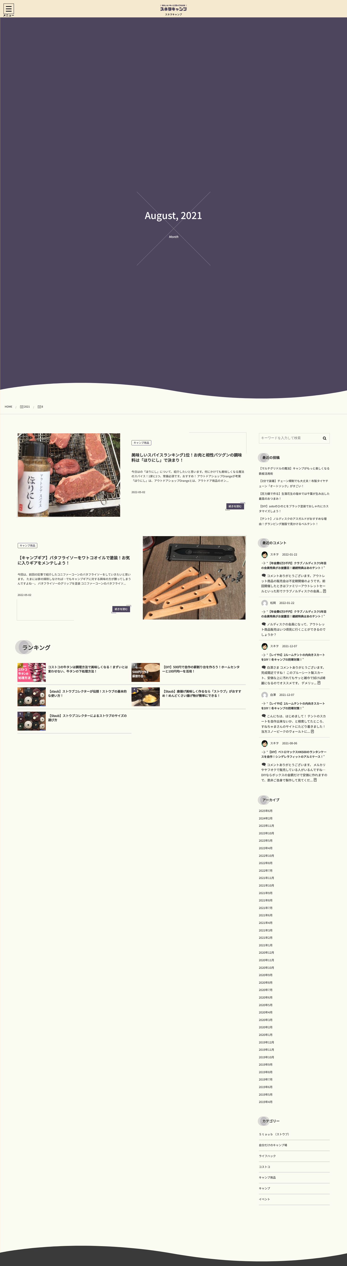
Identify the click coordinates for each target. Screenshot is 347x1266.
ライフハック (267, 1156)
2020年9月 (266, 975)
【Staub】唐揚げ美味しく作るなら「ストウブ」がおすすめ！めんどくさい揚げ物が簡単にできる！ (201, 693)
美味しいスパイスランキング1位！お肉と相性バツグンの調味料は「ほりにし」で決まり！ (186, 457)
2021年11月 (266, 878)
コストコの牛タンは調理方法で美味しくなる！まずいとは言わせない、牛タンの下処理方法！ (88, 669)
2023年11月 (266, 826)
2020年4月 (266, 1012)
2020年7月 (266, 990)
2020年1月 (266, 1035)
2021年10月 (266, 885)
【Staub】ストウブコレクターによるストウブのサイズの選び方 (87, 717)
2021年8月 (266, 900)
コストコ (264, 1167)
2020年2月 (266, 1027)
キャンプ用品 (141, 443)
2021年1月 (266, 945)
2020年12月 (266, 953)
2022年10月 (266, 856)
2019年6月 (266, 1087)
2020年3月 (266, 1020)
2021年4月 (266, 923)
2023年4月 (266, 848)
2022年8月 (266, 863)
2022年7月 (266, 871)
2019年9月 (266, 1065)
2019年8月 (266, 1072)
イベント (264, 1199)
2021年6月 (266, 915)
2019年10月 (266, 1057)
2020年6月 (266, 997)
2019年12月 (266, 1042)
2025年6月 (266, 811)
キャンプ (264, 1188)
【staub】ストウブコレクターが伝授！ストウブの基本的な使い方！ (87, 693)
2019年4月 (266, 1102)
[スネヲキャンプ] (173, 8)
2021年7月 (266, 908)
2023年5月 (266, 841)
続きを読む (235, 506)
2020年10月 (266, 968)
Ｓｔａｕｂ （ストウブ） (275, 1134)
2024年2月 (266, 818)
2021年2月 (266, 938)
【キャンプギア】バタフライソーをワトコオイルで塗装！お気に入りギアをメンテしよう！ (74, 560)
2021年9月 (266, 893)
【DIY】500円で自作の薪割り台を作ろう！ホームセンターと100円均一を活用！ (201, 669)
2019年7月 (266, 1079)
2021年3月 (266, 930)
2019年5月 (266, 1095)
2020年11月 (266, 960)
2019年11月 (266, 1050)
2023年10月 (266, 833)
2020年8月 (266, 983)
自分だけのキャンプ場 (273, 1145)
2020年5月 (266, 1005)
